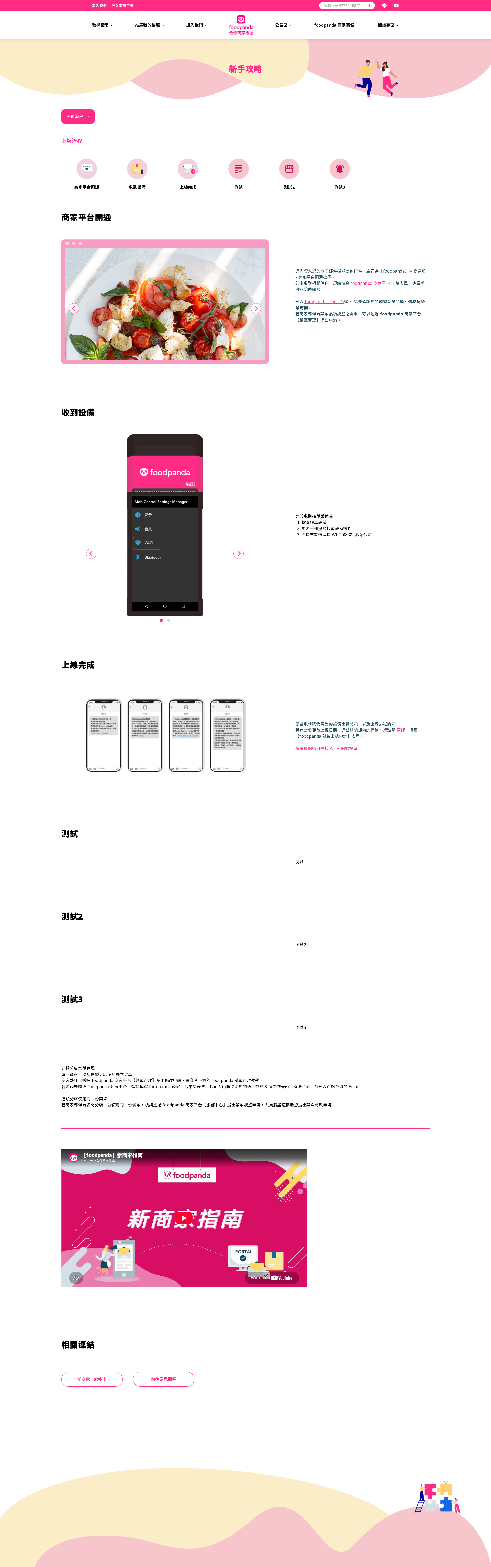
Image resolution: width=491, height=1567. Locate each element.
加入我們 (99, 5)
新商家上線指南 (92, 1379)
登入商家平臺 (123, 5)
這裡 (401, 730)
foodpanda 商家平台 (370, 283)
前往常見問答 (163, 1379)
